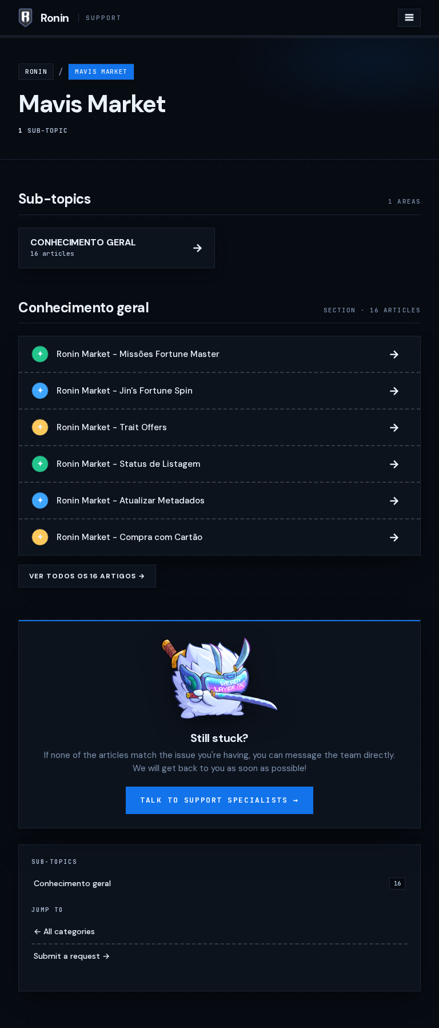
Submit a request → (72, 956)
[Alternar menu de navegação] (409, 18)
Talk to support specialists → (219, 800)
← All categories (64, 931)
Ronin (36, 72)
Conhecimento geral (217, 883)
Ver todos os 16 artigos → (87, 576)
